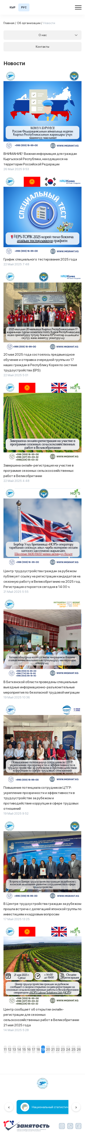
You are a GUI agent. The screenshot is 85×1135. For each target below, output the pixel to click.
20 (48, 1049)
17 (33, 1049)
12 (9, 1049)
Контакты (42, 46)
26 (79, 1049)
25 (73, 1049)
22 (58, 1049)
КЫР (12, 7)
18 (38, 1049)
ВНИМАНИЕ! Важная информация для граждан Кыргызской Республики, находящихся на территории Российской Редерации (40, 159)
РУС (24, 7)
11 (5, 1049)
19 (43, 1049)
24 (68, 1049)
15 (24, 1049)
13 (14, 1049)
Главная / (9, 23)
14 (19, 1049)
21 (53, 1049)
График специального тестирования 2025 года (40, 259)
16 (29, 1049)
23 (63, 1049)
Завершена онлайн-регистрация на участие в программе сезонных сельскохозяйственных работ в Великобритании (38, 470)
